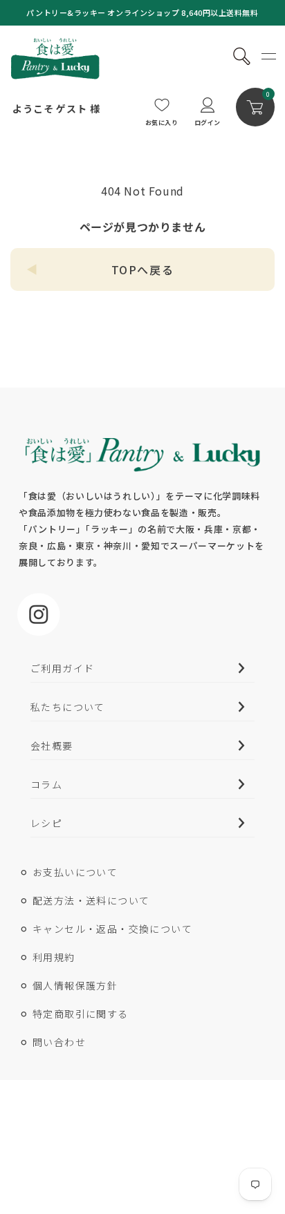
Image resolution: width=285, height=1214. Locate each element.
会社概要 (51, 745)
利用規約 (54, 957)
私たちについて (67, 707)
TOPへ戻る (142, 269)
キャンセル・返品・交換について (112, 929)
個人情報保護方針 (75, 985)
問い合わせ (59, 1042)
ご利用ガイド (62, 668)
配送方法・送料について (91, 900)
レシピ (46, 823)
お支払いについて (75, 872)
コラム (46, 784)
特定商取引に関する (81, 1014)
